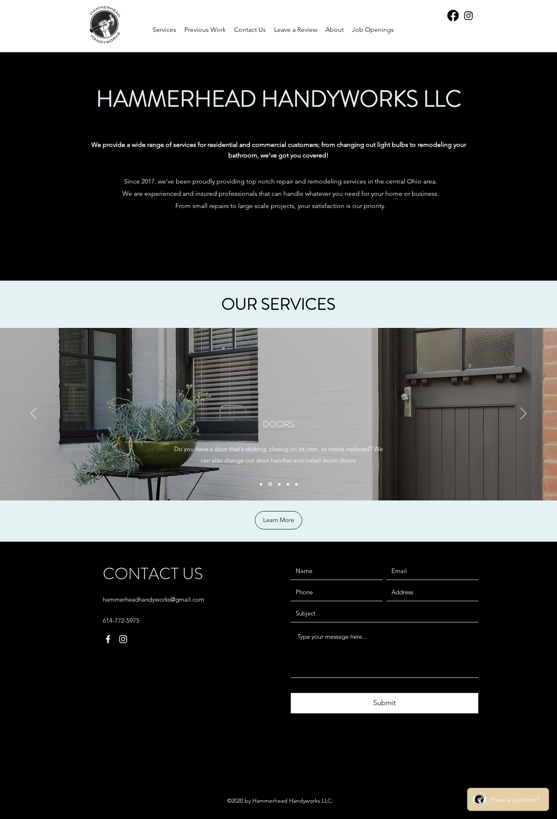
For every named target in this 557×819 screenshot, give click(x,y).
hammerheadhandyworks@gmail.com (153, 599)
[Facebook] (453, 15)
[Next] (523, 414)
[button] (205, 30)
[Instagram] (468, 15)
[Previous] (34, 414)
